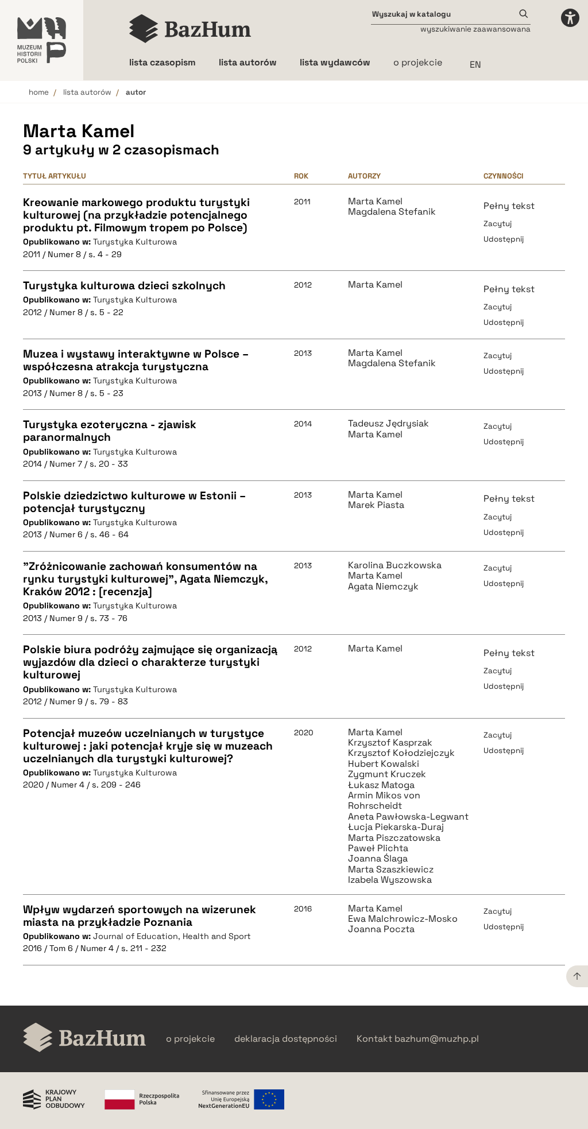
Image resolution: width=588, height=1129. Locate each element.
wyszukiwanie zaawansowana (475, 29)
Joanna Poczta (381, 929)
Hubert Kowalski (383, 764)
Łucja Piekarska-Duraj (396, 827)
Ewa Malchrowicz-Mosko (403, 919)
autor (136, 92)
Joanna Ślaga (378, 858)
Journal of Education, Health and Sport (172, 936)
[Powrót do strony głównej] (84, 1038)
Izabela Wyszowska (390, 880)
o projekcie (417, 62)
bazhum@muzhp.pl (436, 1039)
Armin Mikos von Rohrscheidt (384, 801)
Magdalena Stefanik (392, 212)
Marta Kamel (375, 201)
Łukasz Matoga (381, 785)
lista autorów (87, 92)
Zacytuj (497, 223)
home (39, 92)
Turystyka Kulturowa (135, 241)
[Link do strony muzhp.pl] (41, 40)
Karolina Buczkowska (395, 565)
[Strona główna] (190, 28)
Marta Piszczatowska (394, 838)
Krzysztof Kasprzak (390, 743)
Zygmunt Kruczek (387, 774)
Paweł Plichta (378, 848)
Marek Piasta (376, 505)
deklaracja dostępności (285, 1039)
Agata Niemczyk (383, 586)
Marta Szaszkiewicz (391, 869)
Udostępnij (503, 239)
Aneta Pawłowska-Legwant (408, 817)
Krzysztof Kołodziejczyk (401, 753)
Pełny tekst (509, 206)
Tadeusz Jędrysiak (388, 423)
